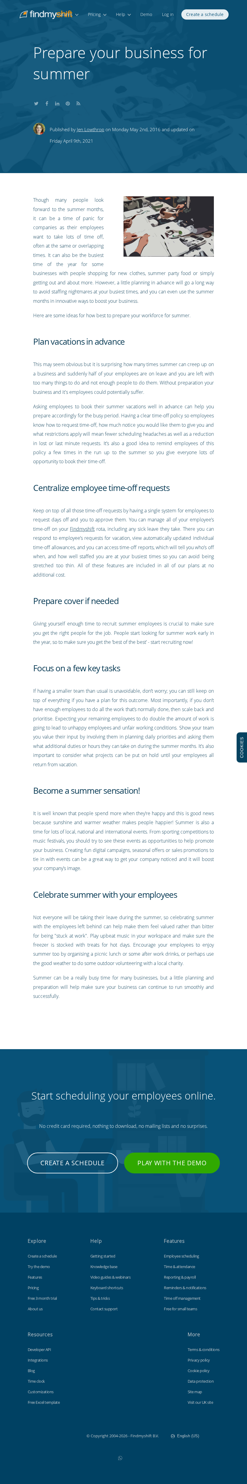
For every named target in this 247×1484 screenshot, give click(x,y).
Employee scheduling (181, 1256)
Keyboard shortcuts (106, 1287)
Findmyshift (82, 529)
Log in (168, 14)
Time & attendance (179, 1266)
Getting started (102, 1256)
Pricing (94, 14)
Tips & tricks (100, 1298)
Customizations (41, 1391)
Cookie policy (199, 1370)
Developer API (39, 1349)
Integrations (38, 1360)
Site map (195, 1391)
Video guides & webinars (110, 1277)
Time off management (182, 1298)
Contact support (104, 1309)
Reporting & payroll (180, 1277)
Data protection (201, 1381)
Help (120, 14)
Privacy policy (199, 1360)
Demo (146, 14)
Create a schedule (205, 14)
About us (35, 1309)
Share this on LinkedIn (57, 102)
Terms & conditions (204, 1349)
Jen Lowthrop (90, 129)
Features (64, 14)
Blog (31, 1370)
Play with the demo (172, 1163)
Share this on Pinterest (67, 102)
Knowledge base (103, 1266)
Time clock (36, 1381)
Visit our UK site (200, 1402)
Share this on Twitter (36, 102)
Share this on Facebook (46, 102)
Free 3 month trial (42, 1298)
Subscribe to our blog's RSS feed (78, 102)
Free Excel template (44, 1402)
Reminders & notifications (185, 1287)
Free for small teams (180, 1309)
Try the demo (39, 1266)
